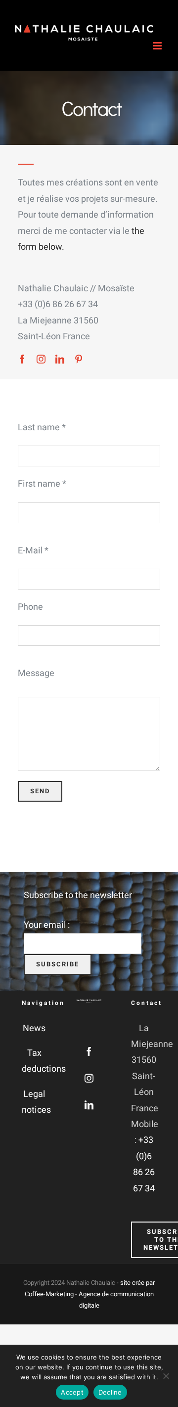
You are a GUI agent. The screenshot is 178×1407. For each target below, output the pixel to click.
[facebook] (22, 359)
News (34, 1028)
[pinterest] (78, 359)
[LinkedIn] (89, 1105)
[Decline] (166, 1376)
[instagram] (41, 359)
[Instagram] (89, 1078)
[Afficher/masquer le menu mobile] (158, 46)
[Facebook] (89, 1051)
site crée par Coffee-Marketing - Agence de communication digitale (90, 1294)
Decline (110, 1392)
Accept (72, 1392)
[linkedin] (59, 359)
